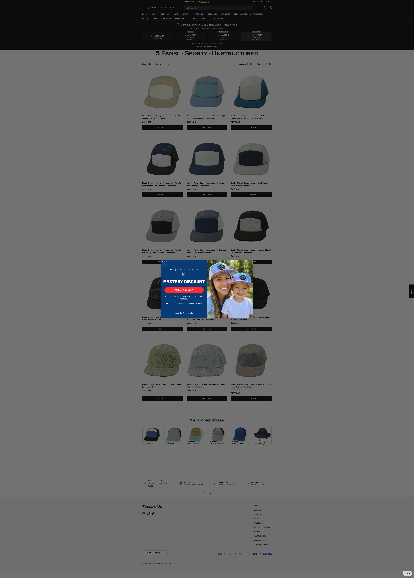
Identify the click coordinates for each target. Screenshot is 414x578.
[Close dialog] (164, 263)
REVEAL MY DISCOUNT (184, 290)
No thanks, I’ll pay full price (184, 313)
